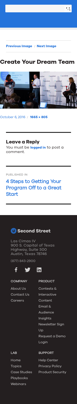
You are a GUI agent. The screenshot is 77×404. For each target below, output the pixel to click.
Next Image (46, 46)
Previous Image (19, 46)
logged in (38, 147)
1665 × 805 (38, 117)
